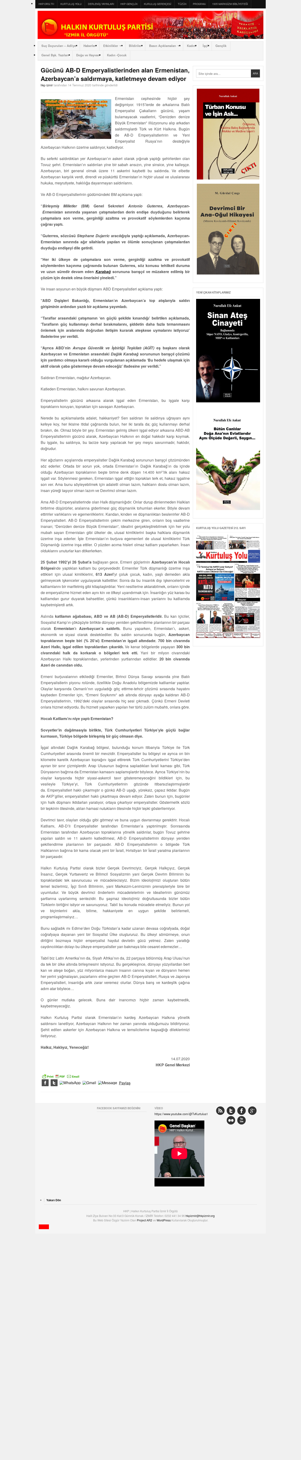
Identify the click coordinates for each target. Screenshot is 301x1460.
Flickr (231, 1120)
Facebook (241, 1110)
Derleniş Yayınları (101, 4)
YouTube (241, 1120)
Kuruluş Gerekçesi (157, 4)
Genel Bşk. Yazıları (55, 55)
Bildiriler (135, 46)
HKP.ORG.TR (46, 4)
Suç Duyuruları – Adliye (58, 46)
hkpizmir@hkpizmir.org (200, 1216)
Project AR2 (145, 1220)
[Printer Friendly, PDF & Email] (61, 1076)
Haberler (89, 46)
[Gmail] (89, 1083)
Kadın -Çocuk (117, 55)
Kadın (191, 46)
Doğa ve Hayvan (87, 55)
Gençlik (220, 46)
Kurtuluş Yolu (71, 4)
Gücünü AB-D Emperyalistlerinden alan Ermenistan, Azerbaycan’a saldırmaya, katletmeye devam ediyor (115, 74)
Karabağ (103, 271)
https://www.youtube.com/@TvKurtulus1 (181, 1114)
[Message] (107, 1083)
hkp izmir (47, 85)
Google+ (252, 1110)
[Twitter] (54, 1083)
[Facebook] (45, 1083)
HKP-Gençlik (129, 4)
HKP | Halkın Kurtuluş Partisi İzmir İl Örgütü (150, 25)
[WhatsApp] (70, 1083)
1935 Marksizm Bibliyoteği (230, 4)
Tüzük (182, 4)
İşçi (205, 46)
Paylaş (125, 1083)
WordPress (164, 1220)
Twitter (231, 1110)
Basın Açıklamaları (162, 46)
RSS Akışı (220, 1110)
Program (199, 4)
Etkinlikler (110, 46)
